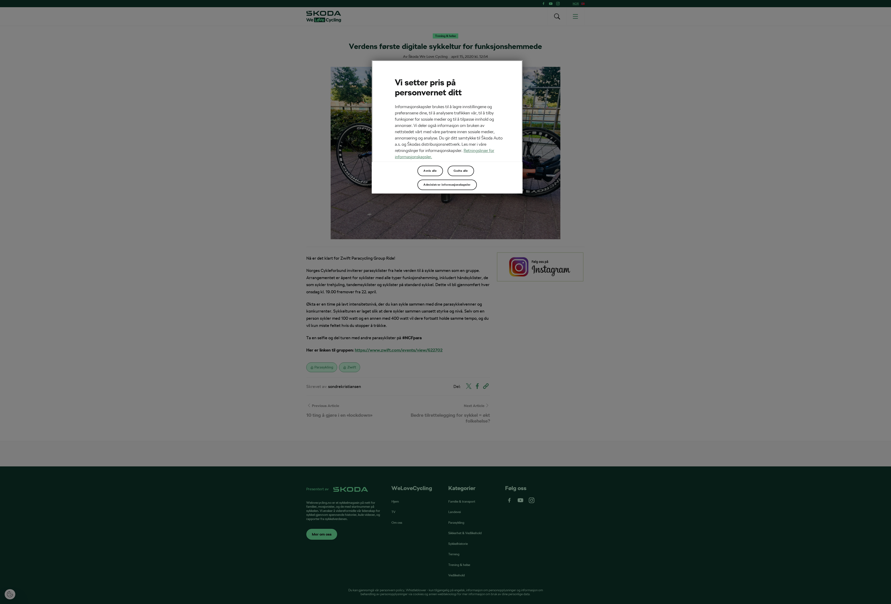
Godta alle (461, 170)
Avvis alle (430, 170)
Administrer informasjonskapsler (447, 184)
